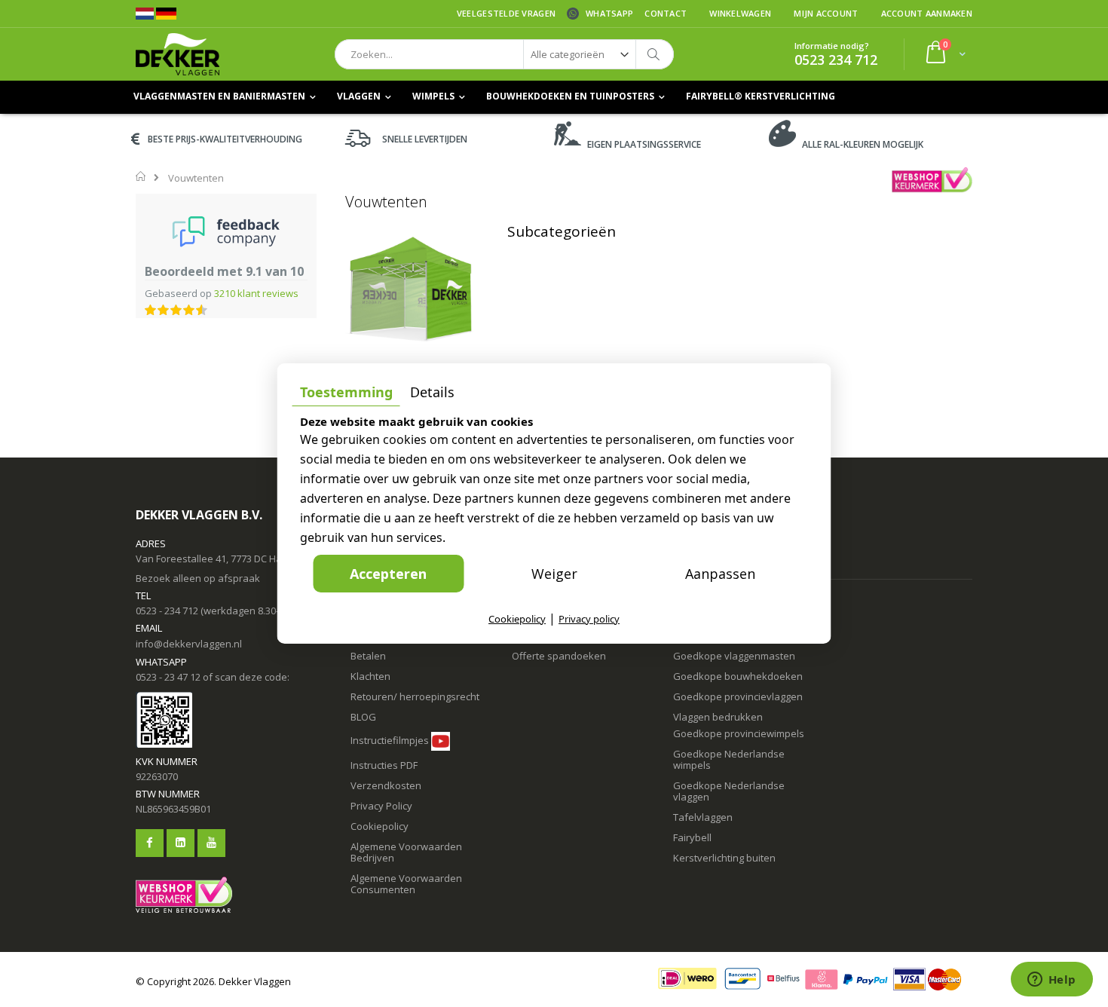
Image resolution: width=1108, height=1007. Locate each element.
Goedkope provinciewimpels (738, 733)
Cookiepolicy (379, 826)
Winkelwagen (740, 13)
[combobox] (504, 54)
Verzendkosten (385, 785)
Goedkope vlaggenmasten (734, 656)
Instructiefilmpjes (389, 740)
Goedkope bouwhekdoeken (738, 676)
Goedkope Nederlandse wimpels (729, 759)
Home (141, 176)
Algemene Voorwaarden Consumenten (406, 883)
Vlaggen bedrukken (718, 717)
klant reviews (256, 293)
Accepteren (388, 574)
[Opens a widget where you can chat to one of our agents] (1051, 980)
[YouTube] (211, 843)
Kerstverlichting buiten (724, 858)
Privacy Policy (381, 806)
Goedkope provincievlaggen (738, 696)
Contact (665, 13)
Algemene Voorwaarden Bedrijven (406, 852)
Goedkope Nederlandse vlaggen (729, 791)
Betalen (368, 656)
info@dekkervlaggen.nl (189, 643)
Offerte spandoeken (559, 656)
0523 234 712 (835, 60)
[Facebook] (150, 843)
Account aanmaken (926, 13)
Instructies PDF (384, 765)
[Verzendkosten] (419, 765)
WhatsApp (609, 13)
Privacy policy (589, 619)
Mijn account (826, 13)
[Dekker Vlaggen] (177, 54)
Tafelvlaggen (703, 817)
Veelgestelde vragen (506, 13)
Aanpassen (720, 574)
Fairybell (692, 837)
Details (432, 392)
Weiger (554, 574)
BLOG (363, 717)
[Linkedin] (180, 843)
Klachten (370, 676)
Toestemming (346, 392)
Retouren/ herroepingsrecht (414, 696)
